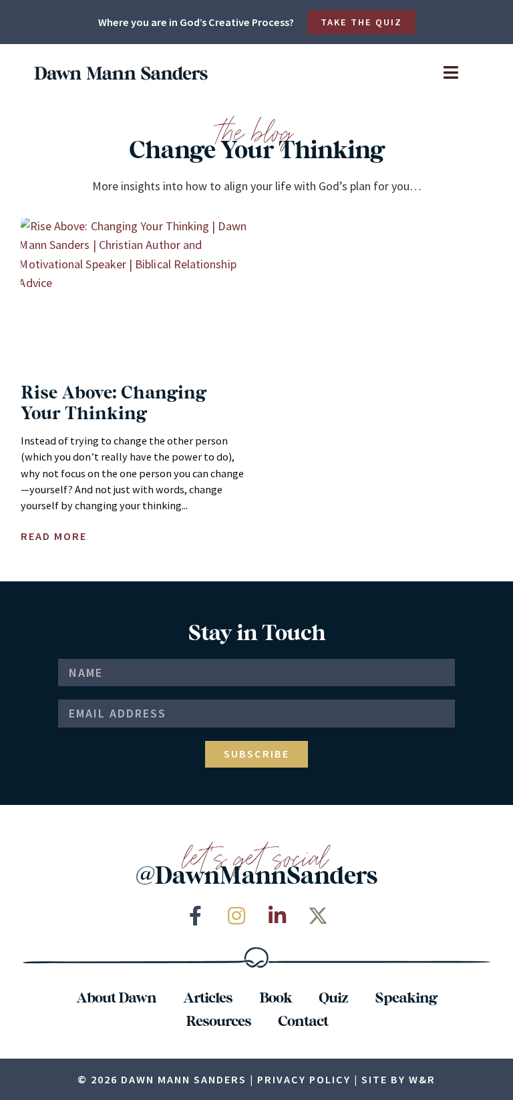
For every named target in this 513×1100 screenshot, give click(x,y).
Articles (207, 996)
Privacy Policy (304, 1079)
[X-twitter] (318, 916)
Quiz (333, 996)
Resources (218, 1020)
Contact (303, 1020)
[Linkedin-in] (277, 916)
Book (275, 996)
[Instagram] (236, 916)
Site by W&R (398, 1079)
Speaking (406, 996)
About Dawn (116, 996)
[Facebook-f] (196, 916)
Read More (54, 536)
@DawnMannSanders (256, 874)
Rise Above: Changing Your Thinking (113, 402)
